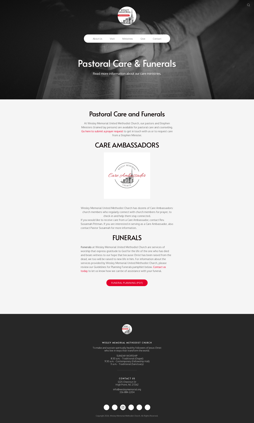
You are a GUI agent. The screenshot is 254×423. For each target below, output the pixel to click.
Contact (157, 38)
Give (142, 38)
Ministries (127, 38)
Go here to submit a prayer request (102, 131)
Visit (112, 38)
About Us (97, 38)
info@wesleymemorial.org (127, 389)
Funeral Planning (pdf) (127, 282)
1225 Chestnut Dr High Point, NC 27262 (126, 383)
